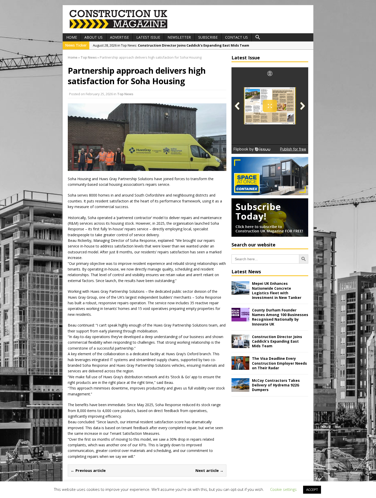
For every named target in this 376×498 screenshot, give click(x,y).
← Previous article (88, 470)
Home (71, 37)
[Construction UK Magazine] (118, 27)
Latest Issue (148, 37)
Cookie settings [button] (283, 489)
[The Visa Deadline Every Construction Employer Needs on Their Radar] (240, 366)
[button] (258, 37)
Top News (125, 94)
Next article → (209, 470)
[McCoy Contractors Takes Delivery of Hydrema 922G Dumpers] (240, 388)
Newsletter (179, 37)
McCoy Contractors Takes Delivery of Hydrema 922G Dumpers (276, 385)
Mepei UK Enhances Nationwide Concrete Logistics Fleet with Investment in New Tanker (276, 290)
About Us (93, 37)
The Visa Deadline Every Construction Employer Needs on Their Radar (279, 363)
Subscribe (208, 37)
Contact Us (236, 37)
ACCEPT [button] (312, 489)
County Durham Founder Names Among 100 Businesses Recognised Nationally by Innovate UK (280, 317)
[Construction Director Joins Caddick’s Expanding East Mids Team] (240, 344)
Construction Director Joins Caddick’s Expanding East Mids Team (277, 341)
